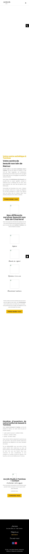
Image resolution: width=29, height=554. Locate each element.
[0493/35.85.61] (27, 25)
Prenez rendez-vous (11, 199)
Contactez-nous (14, 495)
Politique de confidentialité (17, 551)
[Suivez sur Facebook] (13, 543)
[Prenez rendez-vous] (27, 256)
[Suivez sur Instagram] (16, 543)
